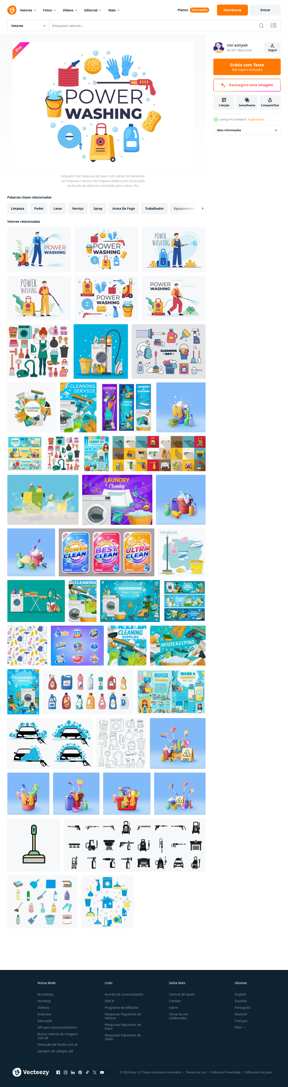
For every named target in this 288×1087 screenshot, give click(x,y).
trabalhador (154, 208)
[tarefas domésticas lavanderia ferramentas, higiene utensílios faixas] (126, 407)
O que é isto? (256, 119)
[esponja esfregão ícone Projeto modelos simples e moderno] (33, 845)
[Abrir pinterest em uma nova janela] (80, 1072)
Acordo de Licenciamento (124, 994)
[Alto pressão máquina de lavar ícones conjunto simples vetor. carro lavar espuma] (135, 845)
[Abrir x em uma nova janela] (95, 1072)
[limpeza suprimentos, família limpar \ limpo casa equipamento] (126, 646)
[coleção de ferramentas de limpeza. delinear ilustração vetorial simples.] (169, 351)
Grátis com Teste (247, 67)
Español (241, 1001)
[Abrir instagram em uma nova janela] (65, 1072)
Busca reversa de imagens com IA (58, 1036)
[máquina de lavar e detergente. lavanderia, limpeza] (117, 500)
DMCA (109, 1001)
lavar (58, 208)
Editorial (90, 10)
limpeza (17, 208)
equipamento (184, 208)
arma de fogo (123, 208)
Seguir (272, 50)
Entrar (265, 10)
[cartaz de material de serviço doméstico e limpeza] (83, 601)
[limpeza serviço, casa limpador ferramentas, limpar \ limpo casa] (78, 407)
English (240, 994)
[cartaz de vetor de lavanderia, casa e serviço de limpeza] (96, 453)
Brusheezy (46, 994)
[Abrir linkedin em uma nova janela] (73, 1072)
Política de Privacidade (225, 1072)
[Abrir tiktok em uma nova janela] (87, 1072)
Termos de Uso (196, 1072)
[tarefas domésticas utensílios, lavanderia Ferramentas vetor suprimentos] (184, 601)
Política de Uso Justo (258, 1072)
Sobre (173, 1007)
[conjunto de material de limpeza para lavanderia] (182, 552)
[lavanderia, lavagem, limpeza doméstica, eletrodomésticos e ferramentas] (171, 691)
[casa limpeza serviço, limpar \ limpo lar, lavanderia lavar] (23, 691)
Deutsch (241, 1014)
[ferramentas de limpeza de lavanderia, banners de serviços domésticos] (24, 453)
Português (242, 1007)
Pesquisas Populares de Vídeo (123, 1037)
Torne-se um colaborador (178, 1016)
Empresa (44, 1014)
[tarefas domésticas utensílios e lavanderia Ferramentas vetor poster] (130, 601)
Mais (112, 10)
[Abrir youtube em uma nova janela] (102, 1072)
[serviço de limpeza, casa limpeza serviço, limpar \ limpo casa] (178, 646)
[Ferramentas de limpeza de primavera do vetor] (43, 500)
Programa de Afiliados (121, 1007)
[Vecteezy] (11, 10)
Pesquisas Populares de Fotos (123, 1026)
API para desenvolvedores (57, 1027)
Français (241, 1021)
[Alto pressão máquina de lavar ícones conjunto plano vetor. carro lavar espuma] (159, 453)
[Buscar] (261, 25)
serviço (78, 208)
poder (38, 208)
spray (98, 208)
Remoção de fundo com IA (58, 1044)
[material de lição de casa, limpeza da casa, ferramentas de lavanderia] (31, 407)
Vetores (26, 10)
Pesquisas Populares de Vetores (123, 1016)
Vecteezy (44, 1001)
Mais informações (229, 130)
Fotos (47, 10)
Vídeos (68, 10)
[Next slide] (198, 208)
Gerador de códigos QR (55, 1051)
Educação (45, 1021)
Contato (175, 1001)
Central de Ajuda (182, 994)
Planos (183, 10)
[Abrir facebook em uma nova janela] (58, 1072)
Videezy (43, 1007)
